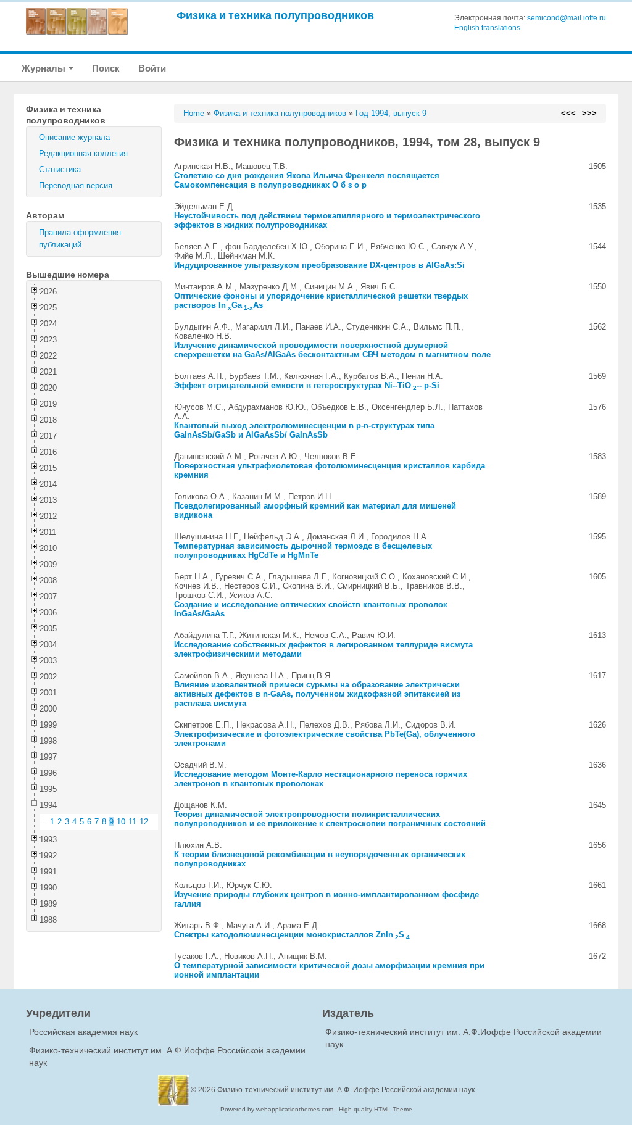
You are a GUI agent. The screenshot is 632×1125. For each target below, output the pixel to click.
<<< (568, 113)
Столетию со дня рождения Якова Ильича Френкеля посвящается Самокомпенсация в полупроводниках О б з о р (306, 180)
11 (132, 821)
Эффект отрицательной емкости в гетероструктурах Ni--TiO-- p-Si (306, 385)
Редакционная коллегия (83, 153)
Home (193, 113)
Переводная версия (75, 185)
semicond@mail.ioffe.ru (566, 18)
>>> (589, 113)
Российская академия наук (83, 1032)
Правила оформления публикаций (80, 238)
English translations (487, 27)
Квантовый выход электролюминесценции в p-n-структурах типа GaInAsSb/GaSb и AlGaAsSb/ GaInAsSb (304, 430)
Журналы (44, 68)
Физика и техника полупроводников (275, 15)
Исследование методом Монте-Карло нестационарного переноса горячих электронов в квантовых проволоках (320, 779)
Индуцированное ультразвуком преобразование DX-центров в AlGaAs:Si (319, 265)
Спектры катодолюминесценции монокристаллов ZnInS (292, 934)
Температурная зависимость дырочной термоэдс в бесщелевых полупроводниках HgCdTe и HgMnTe (303, 550)
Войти (152, 68)
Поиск (106, 68)
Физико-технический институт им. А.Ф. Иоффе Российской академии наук (346, 1090)
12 (143, 821)
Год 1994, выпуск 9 (391, 113)
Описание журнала (74, 137)
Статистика (60, 169)
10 (121, 821)
